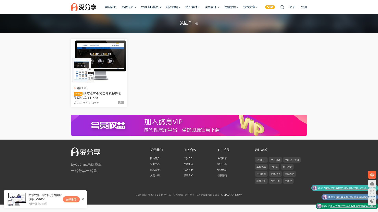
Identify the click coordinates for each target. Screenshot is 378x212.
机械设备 (261, 180)
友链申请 (188, 164)
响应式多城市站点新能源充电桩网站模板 (353, 206)
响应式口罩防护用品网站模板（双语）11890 (350, 188)
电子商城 (275, 159)
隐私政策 (155, 169)
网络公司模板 (292, 159)
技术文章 (249, 7)
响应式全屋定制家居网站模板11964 (356, 197)
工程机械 (261, 166)
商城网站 (289, 173)
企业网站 (261, 173)
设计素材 (222, 169)
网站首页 (111, 7)
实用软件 (211, 7)
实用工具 (222, 164)
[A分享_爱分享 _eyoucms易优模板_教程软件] (83, 7)
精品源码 (172, 7)
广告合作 (188, 158)
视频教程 (230, 7)
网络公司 (275, 180)
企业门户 (261, 159)
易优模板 (222, 158)
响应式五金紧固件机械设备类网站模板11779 (97, 96)
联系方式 (188, 175)
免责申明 (155, 175)
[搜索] (282, 7)
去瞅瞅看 (71, 199)
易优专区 (128, 7)
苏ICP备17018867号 (231, 194)
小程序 (288, 180)
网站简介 (155, 158)
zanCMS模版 (150, 7)
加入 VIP (188, 169)
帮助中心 (155, 164)
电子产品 (287, 166)
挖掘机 (274, 166)
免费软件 (275, 173)
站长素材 (191, 7)
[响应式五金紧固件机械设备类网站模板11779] (99, 61)
